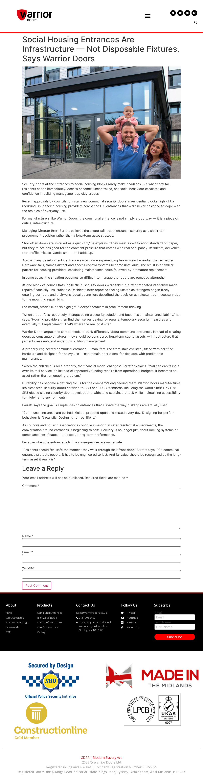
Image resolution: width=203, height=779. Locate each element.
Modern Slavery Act (107, 757)
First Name (162, 622)
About (11, 605)
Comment (30, 485)
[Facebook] (194, 13)
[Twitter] (173, 13)
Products (44, 605)
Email (27, 552)
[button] (147, 16)
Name (28, 536)
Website (28, 568)
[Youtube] (180, 13)
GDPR (85, 757)
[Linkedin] (187, 13)
